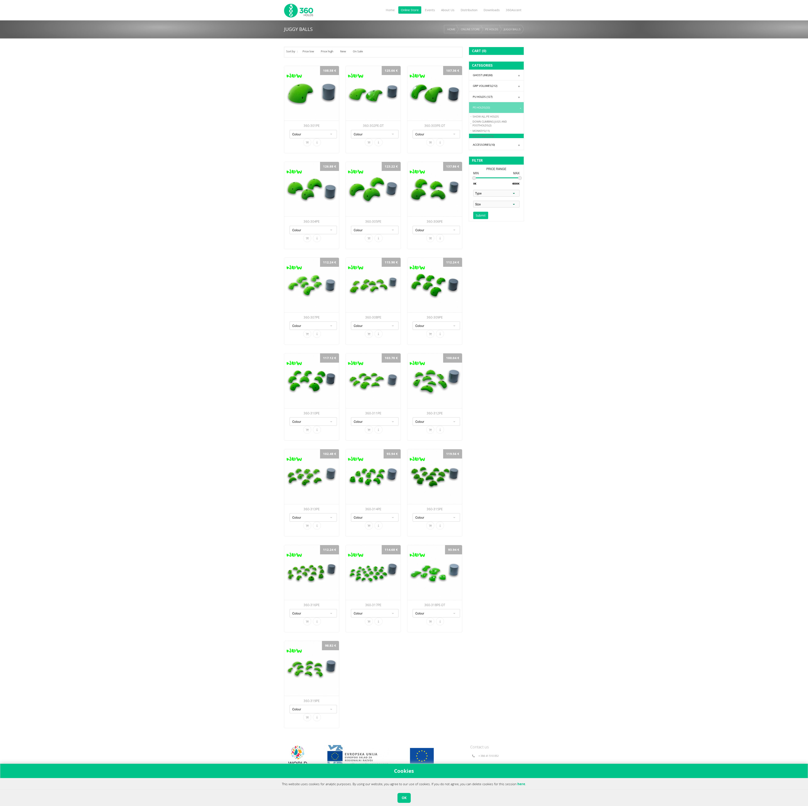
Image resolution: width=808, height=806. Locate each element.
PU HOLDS (482, 97)
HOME (451, 29)
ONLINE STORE (470, 29)
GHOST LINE (482, 75)
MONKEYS (481, 131)
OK (404, 797)
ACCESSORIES (484, 145)
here (521, 784)
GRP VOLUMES (485, 86)
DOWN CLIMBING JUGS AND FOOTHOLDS (490, 123)
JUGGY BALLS (512, 29)
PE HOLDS (491, 29)
